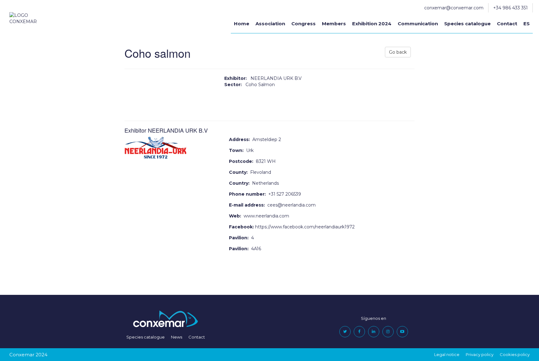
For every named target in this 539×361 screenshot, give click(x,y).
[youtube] (402, 331)
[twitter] (345, 331)
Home (241, 24)
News (176, 336)
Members (334, 24)
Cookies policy (515, 354)
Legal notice (446, 354)
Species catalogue (467, 24)
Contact (507, 24)
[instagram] (388, 331)
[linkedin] (373, 331)
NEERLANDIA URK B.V (276, 78)
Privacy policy (479, 354)
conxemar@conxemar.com (453, 8)
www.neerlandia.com (266, 216)
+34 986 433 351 (510, 8)
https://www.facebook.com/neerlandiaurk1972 (305, 227)
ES (526, 24)
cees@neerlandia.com (291, 205)
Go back (398, 52)
